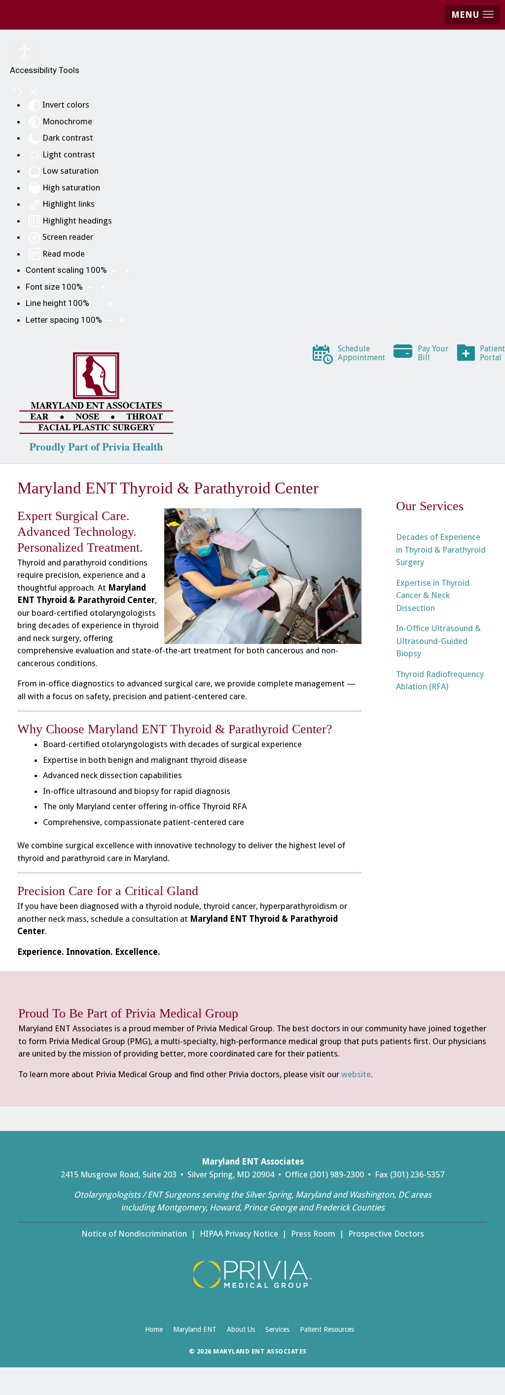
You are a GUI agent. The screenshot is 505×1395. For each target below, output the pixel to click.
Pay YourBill (433, 353)
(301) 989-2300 (337, 1174)
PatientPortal (492, 353)
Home (154, 1329)
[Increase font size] (103, 287)
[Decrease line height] (96, 303)
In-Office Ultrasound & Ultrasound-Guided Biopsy (438, 640)
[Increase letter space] (122, 320)
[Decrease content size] (114, 270)
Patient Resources (330, 1329)
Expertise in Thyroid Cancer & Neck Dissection (432, 595)
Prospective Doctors (386, 1234)
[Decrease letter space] (109, 320)
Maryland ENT (194, 1329)
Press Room (313, 1234)
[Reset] (17, 92)
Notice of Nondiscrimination (134, 1234)
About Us (241, 1329)
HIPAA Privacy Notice (239, 1234)
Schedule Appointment (362, 353)
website (356, 1074)
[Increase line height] (109, 303)
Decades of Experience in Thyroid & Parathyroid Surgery (441, 549)
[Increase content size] (127, 270)
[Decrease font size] (90, 287)
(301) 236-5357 (417, 1174)
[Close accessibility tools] (33, 92)
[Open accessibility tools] (24, 51)
